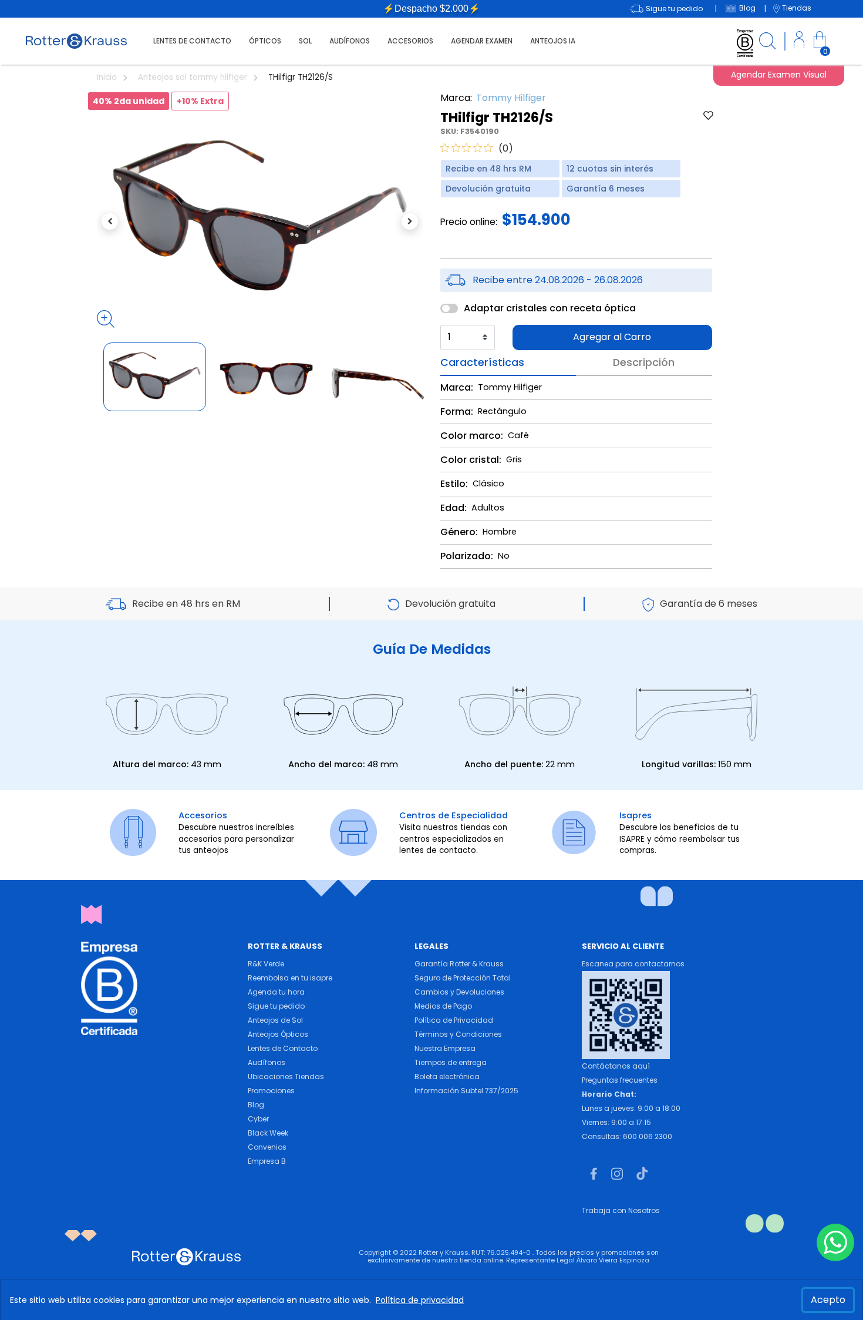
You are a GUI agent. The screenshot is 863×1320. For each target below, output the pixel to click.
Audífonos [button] (349, 41)
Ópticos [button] (265, 41)
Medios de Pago (443, 1006)
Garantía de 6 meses (708, 603)
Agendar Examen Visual (779, 74)
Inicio (108, 77)
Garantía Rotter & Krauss (459, 964)
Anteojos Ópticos (278, 1034)
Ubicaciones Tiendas (286, 1076)
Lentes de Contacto (283, 1048)
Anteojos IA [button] (552, 41)
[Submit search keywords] (767, 42)
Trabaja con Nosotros (621, 1210)
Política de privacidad (420, 1300)
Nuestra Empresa (445, 1048)
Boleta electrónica (447, 1076)
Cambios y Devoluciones (459, 992)
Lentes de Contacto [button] (192, 41)
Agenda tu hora (276, 992)
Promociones (271, 1091)
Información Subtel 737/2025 (466, 1091)
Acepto (828, 1299)
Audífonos (266, 1062)
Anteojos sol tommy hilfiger (194, 77)
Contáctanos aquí (616, 1066)
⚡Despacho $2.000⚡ (431, 9)
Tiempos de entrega (450, 1062)
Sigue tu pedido (276, 1006)
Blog (256, 1105)
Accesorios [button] (410, 41)
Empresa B (267, 1161)
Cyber (258, 1119)
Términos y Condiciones (458, 1034)
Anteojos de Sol (275, 1020)
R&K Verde (266, 964)
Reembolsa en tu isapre (290, 978)
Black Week (268, 1133)
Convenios (267, 1147)
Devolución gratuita (450, 603)
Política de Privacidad (453, 1020)
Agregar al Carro (612, 337)
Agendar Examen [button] (482, 41)
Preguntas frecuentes (620, 1080)
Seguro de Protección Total (462, 978)
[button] (799, 41)
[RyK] (76, 40)
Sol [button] (305, 41)
